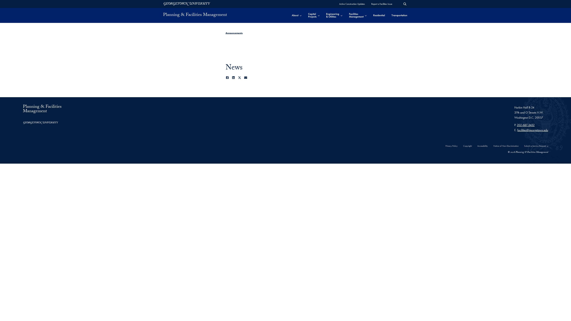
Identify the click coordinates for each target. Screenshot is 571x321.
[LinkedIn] (233, 78)
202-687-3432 (526, 125)
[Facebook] (227, 78)
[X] (239, 78)
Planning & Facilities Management (195, 15)
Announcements (234, 33)
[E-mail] (246, 78)
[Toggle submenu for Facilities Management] (365, 15)
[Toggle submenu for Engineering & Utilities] (341, 15)
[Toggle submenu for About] (300, 15)
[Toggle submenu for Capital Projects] (318, 15)
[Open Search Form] (405, 4)
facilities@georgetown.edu (532, 130)
